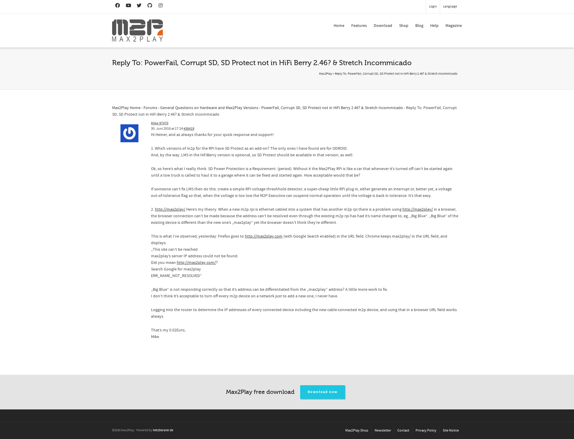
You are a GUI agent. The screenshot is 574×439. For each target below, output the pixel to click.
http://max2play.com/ (196, 262)
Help (434, 25)
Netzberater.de (163, 430)
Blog (419, 25)
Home (339, 25)
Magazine (453, 25)
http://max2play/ (170, 209)
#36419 (189, 128)
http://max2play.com (264, 236)
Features (359, 25)
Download (383, 25)
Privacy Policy (426, 430)
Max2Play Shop (356, 430)
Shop (403, 25)
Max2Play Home (126, 108)
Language (450, 6)
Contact (403, 430)
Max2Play (325, 74)
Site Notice (451, 430)
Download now (323, 391)
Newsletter (383, 430)
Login (433, 6)
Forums (150, 108)
